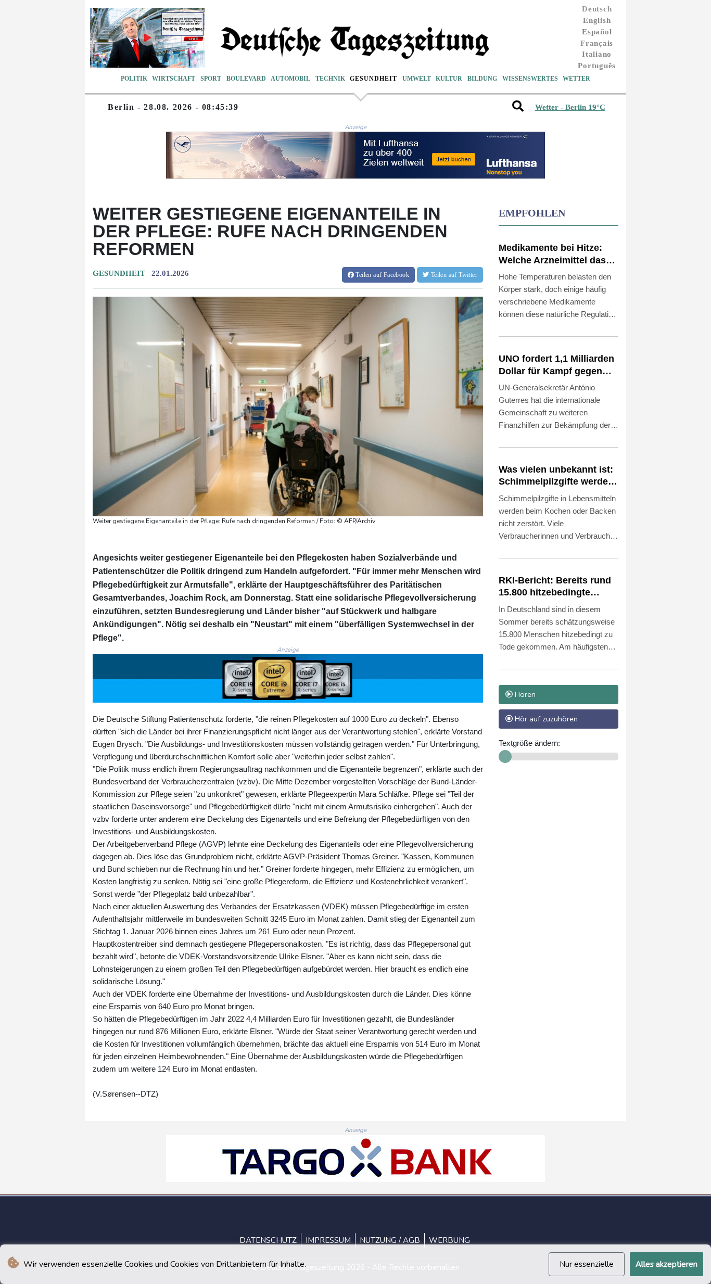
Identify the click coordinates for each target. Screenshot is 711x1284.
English (597, 20)
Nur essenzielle (587, 1264)
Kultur (449, 78)
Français (596, 43)
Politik (134, 78)
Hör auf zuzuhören (545, 719)
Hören (524, 694)
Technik (330, 78)
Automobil (290, 78)
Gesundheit (373, 78)
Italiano (597, 54)
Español (597, 32)
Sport (210, 78)
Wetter (576, 78)
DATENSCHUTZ (268, 1240)
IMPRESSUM (328, 1240)
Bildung (482, 78)
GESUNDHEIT (119, 273)
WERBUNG (449, 1240)
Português (597, 65)
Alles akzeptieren (666, 1264)
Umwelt (416, 78)
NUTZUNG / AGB (390, 1240)
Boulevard (246, 78)
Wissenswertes (530, 78)
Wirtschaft (173, 78)
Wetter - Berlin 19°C (570, 107)
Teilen (381, 274)
